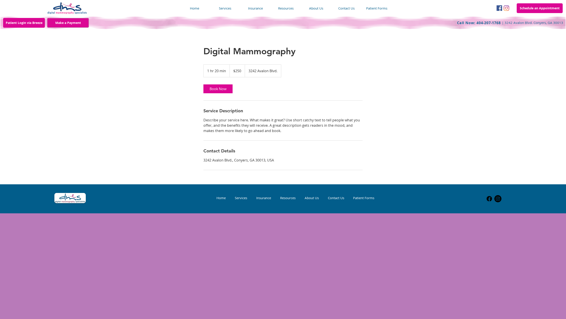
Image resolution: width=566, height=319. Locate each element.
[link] (218, 88)
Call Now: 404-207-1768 (479, 22)
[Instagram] (506, 8)
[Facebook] (499, 8)
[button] (376, 8)
